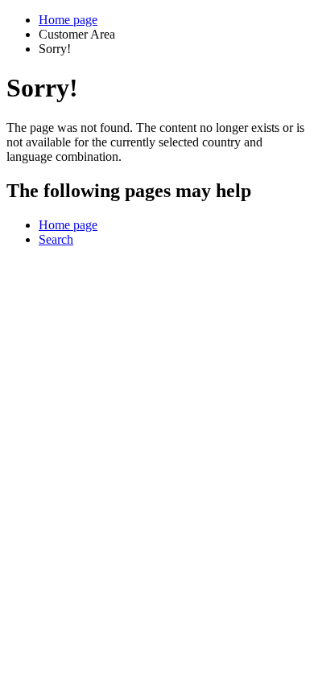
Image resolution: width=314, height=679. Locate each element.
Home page (68, 20)
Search (56, 239)
